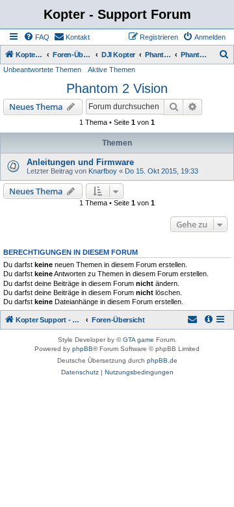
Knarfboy (102, 171)
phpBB (82, 348)
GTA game (138, 339)
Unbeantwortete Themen (42, 69)
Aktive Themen (111, 69)
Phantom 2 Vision (117, 88)
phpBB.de (162, 360)
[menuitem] (36, 37)
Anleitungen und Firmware (80, 162)
